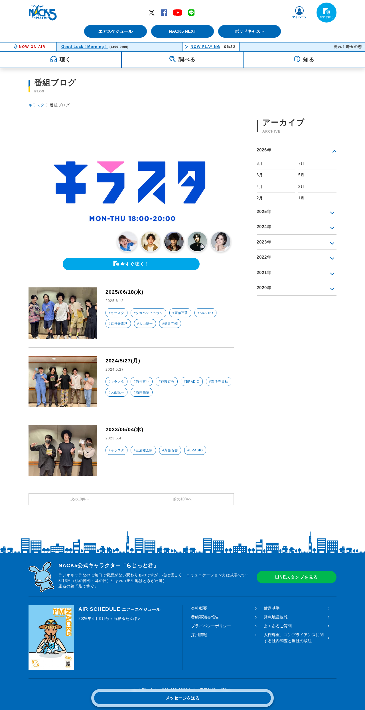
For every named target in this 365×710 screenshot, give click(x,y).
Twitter (151, 12)
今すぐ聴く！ (134, 263)
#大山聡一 (145, 323)
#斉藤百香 (180, 313)
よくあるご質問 (278, 626)
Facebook (164, 12)
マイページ (299, 17)
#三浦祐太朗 (143, 450)
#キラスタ (116, 313)
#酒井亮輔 (170, 323)
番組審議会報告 (205, 617)
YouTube (177, 12)
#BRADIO (205, 313)
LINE (191, 12)
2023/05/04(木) (124, 429)
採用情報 (199, 634)
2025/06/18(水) (124, 292)
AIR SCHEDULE (119, 609)
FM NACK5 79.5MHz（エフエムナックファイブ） (43, 12)
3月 (301, 186)
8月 (260, 163)
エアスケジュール (115, 31)
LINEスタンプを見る (296, 577)
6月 (260, 175)
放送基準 (272, 608)
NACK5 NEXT (182, 31)
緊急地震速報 (276, 617)
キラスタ (36, 105)
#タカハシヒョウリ (148, 313)
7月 (301, 163)
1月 (301, 198)
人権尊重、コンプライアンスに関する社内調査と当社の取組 (294, 637)
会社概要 (199, 608)
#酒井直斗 (141, 381)
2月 (260, 198)
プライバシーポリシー (211, 626)
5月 (301, 175)
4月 (260, 186)
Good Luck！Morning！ (84, 46)
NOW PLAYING (205, 46)
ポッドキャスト (250, 31)
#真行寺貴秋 (118, 323)
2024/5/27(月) (123, 361)
